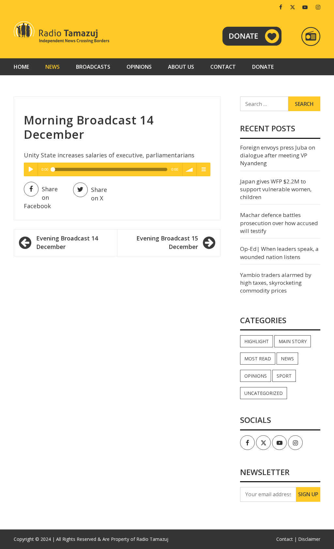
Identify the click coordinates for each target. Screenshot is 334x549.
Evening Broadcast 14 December (67, 242)
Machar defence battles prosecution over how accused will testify (279, 223)
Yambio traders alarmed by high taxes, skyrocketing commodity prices (275, 283)
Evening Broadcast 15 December (167, 242)
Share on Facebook (41, 197)
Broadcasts (93, 66)
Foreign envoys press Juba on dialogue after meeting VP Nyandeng (277, 155)
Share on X (99, 194)
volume (189, 169)
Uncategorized (263, 393)
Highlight (256, 341)
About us (181, 66)
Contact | (286, 539)
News (52, 66)
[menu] (203, 169)
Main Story (293, 341)
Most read (257, 358)
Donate (263, 66)
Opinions (139, 66)
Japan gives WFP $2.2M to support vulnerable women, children (275, 189)
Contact (223, 66)
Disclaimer (309, 539)
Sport (284, 376)
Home (21, 66)
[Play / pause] (31, 169)
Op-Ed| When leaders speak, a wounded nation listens (279, 252)
